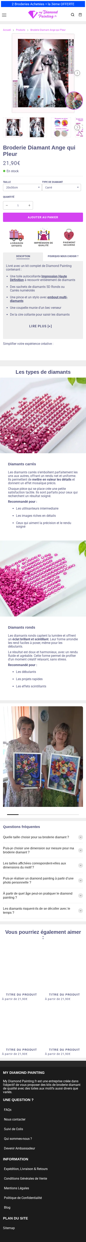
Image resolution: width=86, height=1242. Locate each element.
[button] (9, 73)
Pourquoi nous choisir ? (63, 256)
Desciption (23, 256)
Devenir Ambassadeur (19, 1148)
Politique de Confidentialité (23, 1198)
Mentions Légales (16, 1188)
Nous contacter (14, 1119)
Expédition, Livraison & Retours (26, 1169)
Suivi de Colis (13, 1129)
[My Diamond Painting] (43, 14)
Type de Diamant (52, 182)
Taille (7, 182)
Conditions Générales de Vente (25, 1178)
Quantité (8, 197)
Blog (7, 1207)
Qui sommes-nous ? (18, 1139)
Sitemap (9, 1228)
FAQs (7, 1110)
